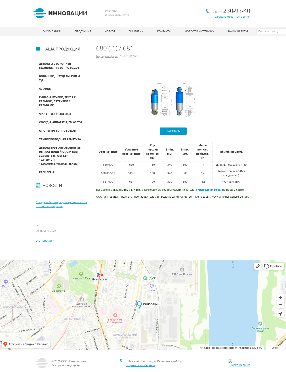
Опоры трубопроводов (57, 131)
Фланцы (45, 89)
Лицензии (135, 31)
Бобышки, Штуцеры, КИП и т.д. (59, 78)
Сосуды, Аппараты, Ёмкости (60, 122)
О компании (52, 31)
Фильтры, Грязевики (55, 114)
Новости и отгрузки (199, 31)
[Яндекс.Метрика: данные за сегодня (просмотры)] (239, 363)
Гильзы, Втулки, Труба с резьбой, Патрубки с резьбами (57, 101)
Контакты (164, 31)
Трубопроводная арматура (60, 139)
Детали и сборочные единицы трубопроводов (59, 66)
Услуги (110, 31)
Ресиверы (46, 172)
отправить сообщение (140, 365)
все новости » (45, 240)
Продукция (83, 31)
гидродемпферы (209, 190)
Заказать (173, 131)
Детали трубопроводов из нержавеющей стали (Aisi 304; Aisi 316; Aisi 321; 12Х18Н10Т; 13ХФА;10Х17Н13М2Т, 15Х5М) (60, 156)
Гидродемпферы (107, 56)
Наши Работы (238, 31)
